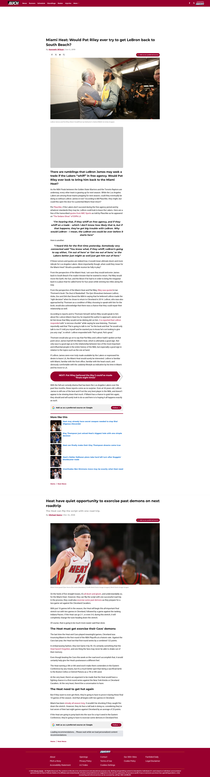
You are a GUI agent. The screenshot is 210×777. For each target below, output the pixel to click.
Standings (51, 3)
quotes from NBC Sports (80, 213)
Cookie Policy (130, 761)
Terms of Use (106, 761)
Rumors (32, 3)
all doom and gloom (92, 594)
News (24, 3)
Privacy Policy (85, 761)
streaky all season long (75, 703)
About (52, 757)
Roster (60, 3)
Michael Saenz (55, 515)
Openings (83, 757)
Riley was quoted (105, 290)
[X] (194, 3)
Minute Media (38, 771)
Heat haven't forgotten (60, 649)
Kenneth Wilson (56, 49)
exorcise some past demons (89, 600)
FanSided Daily (152, 757)
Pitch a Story (55, 761)
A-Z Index (83, 765)
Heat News (62, 484)
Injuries (68, 3)
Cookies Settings (107, 765)
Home (52, 484)
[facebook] (189, 3)
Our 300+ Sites (130, 757)
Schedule (41, 3)
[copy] (63, 54)
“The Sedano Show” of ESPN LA (67, 216)
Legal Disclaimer (153, 761)
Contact (103, 757)
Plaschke (57, 207)
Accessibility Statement (60, 765)
